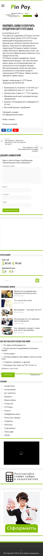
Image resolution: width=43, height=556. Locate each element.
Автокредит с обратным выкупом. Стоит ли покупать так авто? (15, 141)
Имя (5, 187)
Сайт (5, 202)
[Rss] (21, 550)
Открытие (8, 403)
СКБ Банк (8, 425)
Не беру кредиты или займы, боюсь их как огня (21, 358)
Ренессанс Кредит (12, 418)
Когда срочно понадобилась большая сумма (19, 349)
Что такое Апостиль (23, 300)
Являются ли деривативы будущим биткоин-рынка (25, 292)
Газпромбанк (10, 389)
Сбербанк (8, 421)
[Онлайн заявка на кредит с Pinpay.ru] (21, 6)
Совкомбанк (9, 428)
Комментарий (9, 166)
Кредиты (8, 396)
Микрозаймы (10, 400)
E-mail (6, 194)
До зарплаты (10, 393)
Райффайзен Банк (12, 414)
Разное (7, 410)
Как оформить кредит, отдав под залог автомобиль (27, 329)
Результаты (35, 375)
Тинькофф (8, 432)
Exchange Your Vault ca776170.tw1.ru (20, 365)
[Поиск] (37, 280)
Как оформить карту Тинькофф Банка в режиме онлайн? (28, 148)
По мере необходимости (14, 345)
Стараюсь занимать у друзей (16, 362)
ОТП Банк (8, 407)
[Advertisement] (18, 234)
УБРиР (7, 435)
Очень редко (9, 354)
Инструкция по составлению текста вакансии (27, 320)
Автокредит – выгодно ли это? (28, 310)
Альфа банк (9, 386)
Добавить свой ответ (9, 368)
